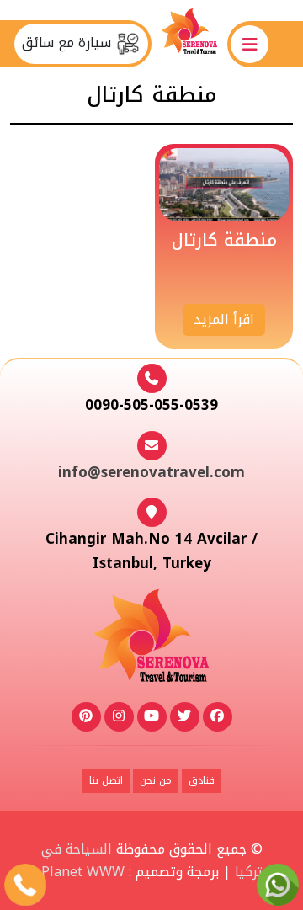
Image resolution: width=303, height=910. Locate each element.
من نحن (156, 780)
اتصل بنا (106, 780)
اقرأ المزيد (224, 319)
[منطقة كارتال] (224, 184)
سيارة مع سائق (68, 43)
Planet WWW (83, 872)
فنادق (202, 780)
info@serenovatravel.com (151, 472)
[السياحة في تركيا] (189, 43)
